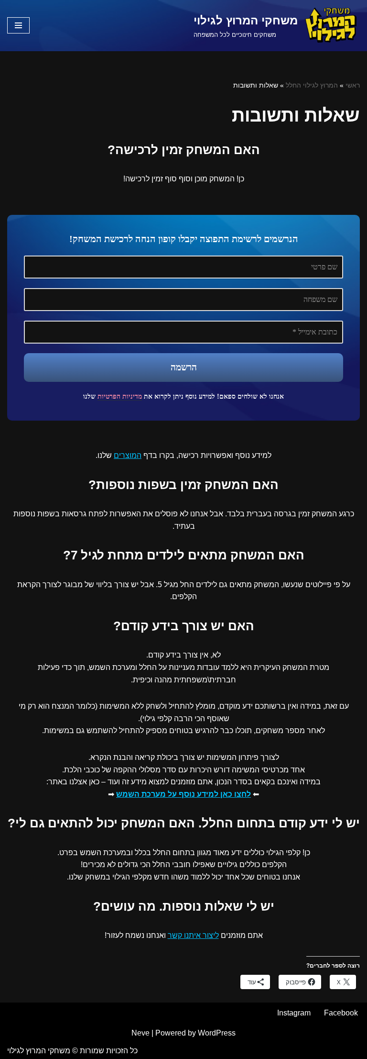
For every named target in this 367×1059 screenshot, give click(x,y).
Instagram (294, 1013)
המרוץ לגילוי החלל (312, 85)
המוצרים (127, 455)
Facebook (341, 1013)
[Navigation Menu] (18, 25)
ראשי (352, 85)
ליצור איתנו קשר (193, 935)
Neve (140, 1033)
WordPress (217, 1033)
